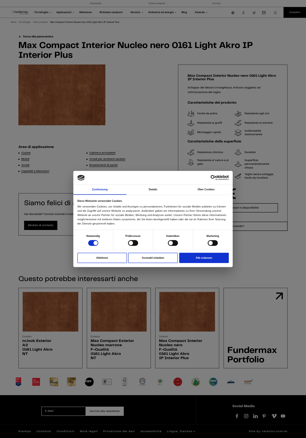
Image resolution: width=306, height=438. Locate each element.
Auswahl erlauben (153, 257)
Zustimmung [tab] (100, 189)
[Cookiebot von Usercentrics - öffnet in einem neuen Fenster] (213, 177)
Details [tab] (153, 189)
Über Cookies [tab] (206, 189)
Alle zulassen (204, 257)
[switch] (133, 243)
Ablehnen (102, 257)
